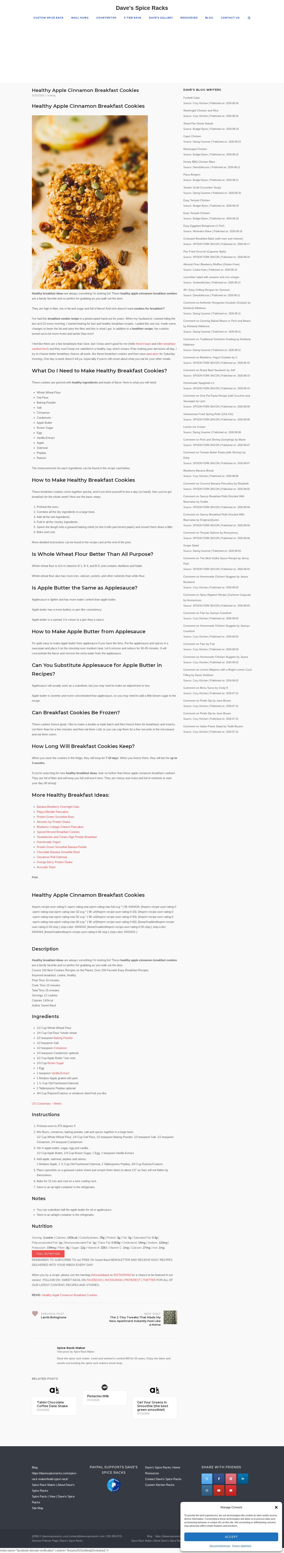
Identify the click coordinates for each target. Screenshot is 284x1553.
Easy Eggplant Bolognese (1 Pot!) (203, 225)
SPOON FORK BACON (206, 244)
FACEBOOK (95, 1280)
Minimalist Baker (202, 231)
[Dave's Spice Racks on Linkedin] (242, 1478)
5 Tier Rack (132, 17)
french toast (143, 343)
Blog (209, 17)
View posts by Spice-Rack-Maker (75, 1351)
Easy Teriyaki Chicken (196, 200)
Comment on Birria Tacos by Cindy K (205, 687)
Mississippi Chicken (195, 149)
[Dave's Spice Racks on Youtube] (218, 1490)
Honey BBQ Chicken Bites (199, 161)
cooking (51, 95)
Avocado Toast (46, 867)
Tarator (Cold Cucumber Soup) (202, 187)
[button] (276, 1507)
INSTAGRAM (122, 1275)
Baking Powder (63, 1038)
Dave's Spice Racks (142, 8)
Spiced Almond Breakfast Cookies (58, 831)
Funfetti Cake (191, 97)
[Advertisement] (142, 49)
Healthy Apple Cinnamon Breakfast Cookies (88, 106)
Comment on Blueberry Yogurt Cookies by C (210, 357)
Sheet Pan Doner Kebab (198, 123)
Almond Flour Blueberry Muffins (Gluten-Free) (211, 264)
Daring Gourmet (201, 141)
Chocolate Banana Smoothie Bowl (58, 852)
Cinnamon (60, 1048)
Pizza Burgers (191, 174)
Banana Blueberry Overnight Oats (58, 806)
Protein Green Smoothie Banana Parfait (61, 847)
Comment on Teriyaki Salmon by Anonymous (210, 532)
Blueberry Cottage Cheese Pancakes (60, 826)
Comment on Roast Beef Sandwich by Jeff (209, 370)
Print (35, 877)
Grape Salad (191, 545)
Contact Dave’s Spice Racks (163, 1479)
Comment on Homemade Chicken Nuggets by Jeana (215, 656)
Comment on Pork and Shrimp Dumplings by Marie (214, 439)
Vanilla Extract (60, 1073)
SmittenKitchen (201, 282)
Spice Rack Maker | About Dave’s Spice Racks (157, 1540)
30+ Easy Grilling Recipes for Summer (206, 289)
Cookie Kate (200, 270)
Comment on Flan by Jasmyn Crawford (207, 612)
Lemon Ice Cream (194, 426)
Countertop (106, 17)
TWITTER (149, 1280)
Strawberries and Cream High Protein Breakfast (67, 837)
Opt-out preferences (219, 1545)
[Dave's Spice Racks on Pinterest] (230, 1478)
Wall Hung (80, 17)
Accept (231, 1536)
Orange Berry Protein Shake (54, 862)
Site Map (37, 1508)
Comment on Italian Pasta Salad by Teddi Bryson (213, 726)
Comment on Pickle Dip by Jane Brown (207, 700)
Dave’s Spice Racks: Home (162, 1467)
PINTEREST (132, 1280)
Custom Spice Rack (48, 17)
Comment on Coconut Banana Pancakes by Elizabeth (216, 483)
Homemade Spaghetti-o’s (198, 382)
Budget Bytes (200, 129)
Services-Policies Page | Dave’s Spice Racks (57, 1540)
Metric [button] (58, 1103)
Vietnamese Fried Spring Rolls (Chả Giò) (208, 414)
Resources (189, 17)
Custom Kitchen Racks (159, 1484)
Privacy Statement (241, 1545)
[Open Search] (249, 18)
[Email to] (230, 1490)
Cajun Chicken (192, 136)
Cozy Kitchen (200, 103)
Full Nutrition (48, 1253)
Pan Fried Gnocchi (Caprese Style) (204, 251)
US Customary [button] (41, 1103)
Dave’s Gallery (161, 17)
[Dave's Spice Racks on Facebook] (218, 1478)
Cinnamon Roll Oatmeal (52, 857)
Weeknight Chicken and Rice (201, 110)
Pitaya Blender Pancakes (53, 811)
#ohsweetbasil (100, 1275)
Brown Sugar (55, 1063)
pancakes (152, 353)
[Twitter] (207, 1478)
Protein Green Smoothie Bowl (55, 816)
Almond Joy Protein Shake (53, 821)
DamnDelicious (201, 167)
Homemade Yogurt (48, 842)
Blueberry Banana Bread (198, 470)
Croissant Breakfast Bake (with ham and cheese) (213, 238)
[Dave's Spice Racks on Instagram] (207, 1490)
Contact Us (230, 17)
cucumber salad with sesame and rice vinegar (211, 277)
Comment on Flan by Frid (199, 643)
